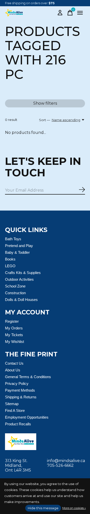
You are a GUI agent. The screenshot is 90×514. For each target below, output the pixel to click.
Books (10, 259)
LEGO (10, 266)
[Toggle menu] (80, 13)
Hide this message (43, 508)
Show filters (45, 103)
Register (12, 321)
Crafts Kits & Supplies (23, 272)
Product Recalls (18, 424)
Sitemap (11, 404)
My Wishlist (14, 341)
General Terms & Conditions (28, 377)
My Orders (14, 328)
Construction (15, 293)
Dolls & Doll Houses (21, 299)
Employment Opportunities (26, 417)
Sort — (44, 120)
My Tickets (14, 335)
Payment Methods (20, 390)
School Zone (15, 286)
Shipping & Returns (20, 397)
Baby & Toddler (17, 252)
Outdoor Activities (19, 279)
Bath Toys (13, 239)
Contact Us (14, 363)
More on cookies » (74, 508)
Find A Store (15, 410)
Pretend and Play (19, 246)
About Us (12, 370)
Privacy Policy (16, 383)
